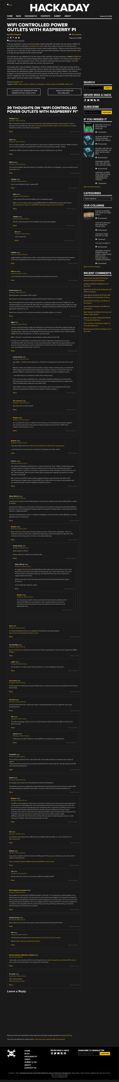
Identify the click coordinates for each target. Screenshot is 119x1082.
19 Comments (102, 144)
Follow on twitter (88, 100)
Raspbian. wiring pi (44, 84)
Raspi (54, 84)
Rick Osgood (15, 34)
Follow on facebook (85, 100)
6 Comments (101, 132)
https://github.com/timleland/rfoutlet (28, 941)
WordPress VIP (63, 1077)
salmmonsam (88, 278)
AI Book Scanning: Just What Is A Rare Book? (103, 213)
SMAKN (61, 84)
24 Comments (102, 169)
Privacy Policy (76, 1073)
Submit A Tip (30, 1062)
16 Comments (102, 218)
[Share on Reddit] (16, 38)
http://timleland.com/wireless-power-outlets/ (45, 938)
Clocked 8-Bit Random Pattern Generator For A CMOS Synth (23, 92)
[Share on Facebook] (8, 38)
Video (27, 1059)
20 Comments (102, 158)
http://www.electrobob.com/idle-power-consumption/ (47, 446)
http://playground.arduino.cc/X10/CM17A (26, 205)
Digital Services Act (96, 1073)
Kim (10, 832)
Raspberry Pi (18, 82)
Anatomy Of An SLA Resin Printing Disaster (103, 126)
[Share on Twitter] (11, 38)
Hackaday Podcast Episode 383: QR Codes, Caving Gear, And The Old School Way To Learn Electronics (103, 255)
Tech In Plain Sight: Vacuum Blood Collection (103, 224)
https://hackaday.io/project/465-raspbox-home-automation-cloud (52, 126)
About (68, 16)
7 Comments (101, 183)
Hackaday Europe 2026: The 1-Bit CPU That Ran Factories (103, 163)
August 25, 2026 (106, 16)
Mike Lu (14, 271)
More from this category (92, 187)
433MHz (15, 84)
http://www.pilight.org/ (16, 650)
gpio (20, 84)
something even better (36, 46)
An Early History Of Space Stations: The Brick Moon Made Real (103, 151)
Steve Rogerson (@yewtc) (18, 890)
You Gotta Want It (102, 243)
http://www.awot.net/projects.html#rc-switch (23, 633)
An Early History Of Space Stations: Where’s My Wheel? (103, 138)
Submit (57, 16)
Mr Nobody (87, 329)
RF (57, 84)
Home (10, 16)
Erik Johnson (17, 401)
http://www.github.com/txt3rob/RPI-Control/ (62, 960)
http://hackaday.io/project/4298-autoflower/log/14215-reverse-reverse (32, 861)
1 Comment (101, 239)
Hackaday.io (31, 16)
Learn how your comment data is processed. (49, 1039)
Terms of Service (85, 1073)
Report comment (74, 131)
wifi (71, 84)
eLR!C (13, 662)
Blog (18, 16)
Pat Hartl (12, 700)
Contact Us (30, 1068)
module (25, 84)
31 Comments (102, 230)
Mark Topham (88, 312)
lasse (11, 626)
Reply (11, 131)
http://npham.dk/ (14, 839)
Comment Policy (66, 1035)
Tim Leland (13, 681)
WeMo (78, 48)
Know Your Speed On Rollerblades (64, 92)
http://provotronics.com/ (17, 981)
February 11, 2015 (75, 38)
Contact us (98, 100)
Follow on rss (94, 100)
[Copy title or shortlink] (19, 38)
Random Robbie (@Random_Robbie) (22, 955)
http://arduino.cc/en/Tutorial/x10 (53, 205)
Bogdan (16, 418)
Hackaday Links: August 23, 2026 (101, 235)
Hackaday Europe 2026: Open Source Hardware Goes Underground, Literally (102, 176)
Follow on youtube (91, 100)
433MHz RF (77, 57)
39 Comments (76, 35)
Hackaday (60, 7)
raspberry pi (33, 84)
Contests (45, 16)
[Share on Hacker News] (13, 38)
